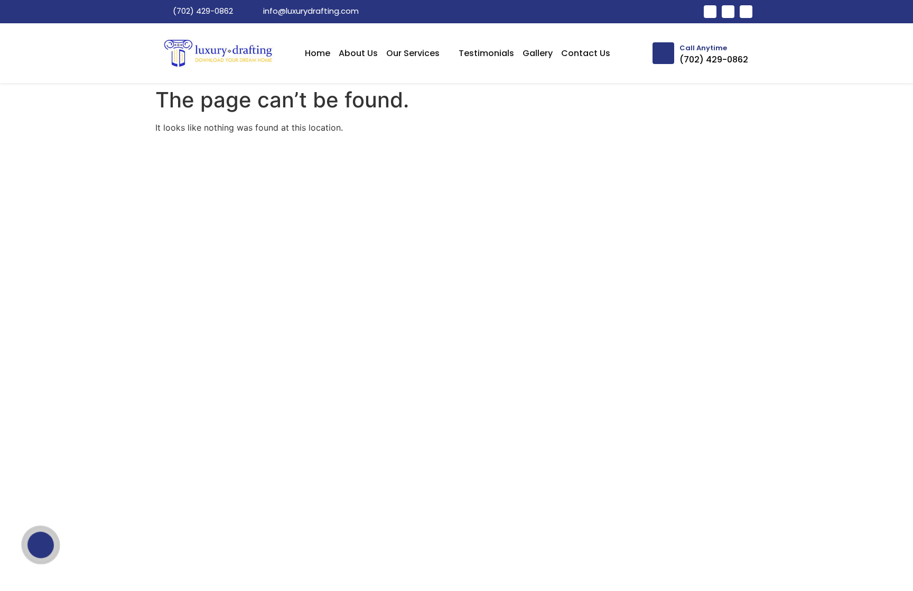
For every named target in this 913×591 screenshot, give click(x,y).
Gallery (538, 53)
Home (317, 53)
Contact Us (585, 53)
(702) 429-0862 (713, 59)
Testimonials (486, 53)
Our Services (413, 53)
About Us (358, 53)
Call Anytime (703, 48)
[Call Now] (40, 545)
